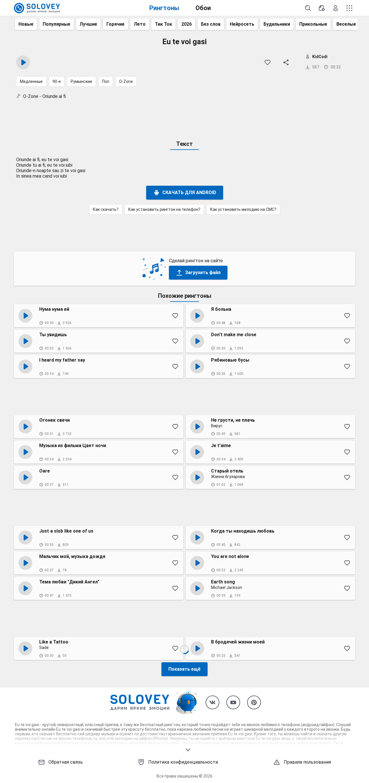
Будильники (276, 24)
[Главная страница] (37, 8)
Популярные (56, 24)
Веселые (346, 24)
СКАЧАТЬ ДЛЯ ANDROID (189, 192)
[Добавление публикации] (322, 8)
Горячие (115, 24)
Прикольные (313, 24)
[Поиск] (308, 8)
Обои (203, 8)
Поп (105, 81)
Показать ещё (184, 669)
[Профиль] (335, 8)
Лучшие (88, 24)
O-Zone (126, 81)
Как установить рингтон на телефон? (164, 209)
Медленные (31, 81)
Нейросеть (242, 24)
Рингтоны (164, 8)
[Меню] (349, 8)
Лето (140, 24)
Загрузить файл (203, 272)
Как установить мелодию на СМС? (243, 209)
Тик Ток (163, 24)
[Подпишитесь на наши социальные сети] (212, 702)
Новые (25, 24)
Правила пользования (307, 762)
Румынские (81, 81)
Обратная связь (65, 762)
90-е (56, 81)
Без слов (211, 24)
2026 (186, 24)
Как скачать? (105, 209)
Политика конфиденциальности (183, 762)
